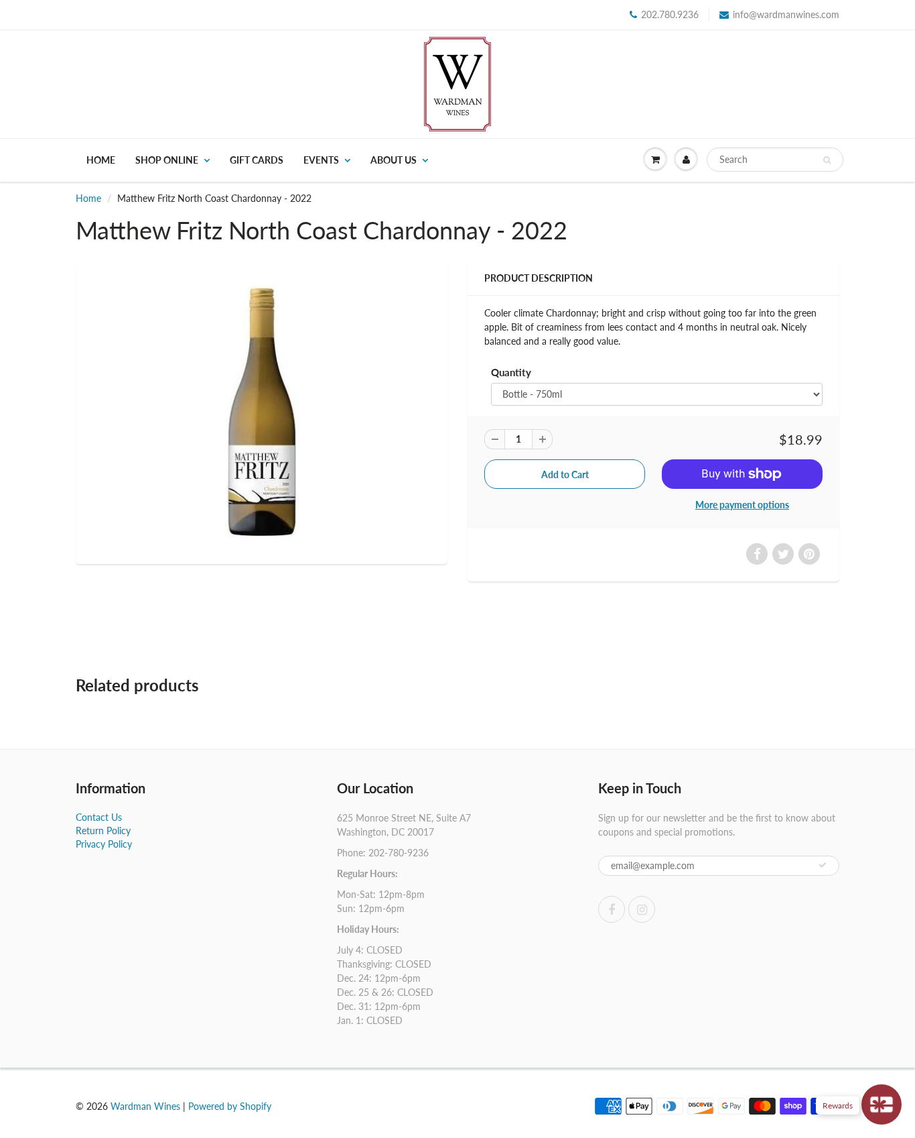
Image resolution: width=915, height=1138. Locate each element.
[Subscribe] (822, 865)
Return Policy (103, 830)
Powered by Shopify (229, 1106)
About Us (393, 160)
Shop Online (166, 160)
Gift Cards (256, 160)
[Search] (827, 160)
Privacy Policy (104, 844)
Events (321, 160)
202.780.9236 (670, 14)
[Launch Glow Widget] (881, 1104)
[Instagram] (641, 909)
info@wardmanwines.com (786, 14)
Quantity (511, 372)
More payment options (742, 504)
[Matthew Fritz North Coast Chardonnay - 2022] (261, 411)
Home (100, 160)
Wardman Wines (145, 1106)
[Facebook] (611, 909)
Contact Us (99, 817)
